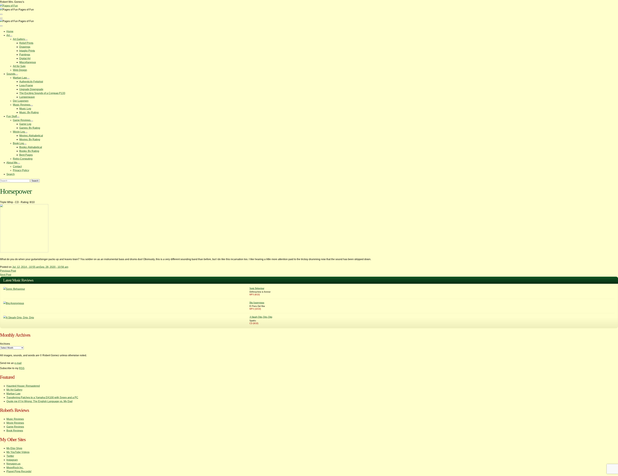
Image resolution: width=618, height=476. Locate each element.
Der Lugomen (20, 101)
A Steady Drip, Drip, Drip (260, 317)
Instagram (12, 459)
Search (10, 174)
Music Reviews (21, 104)
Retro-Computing (23, 158)
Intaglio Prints (27, 50)
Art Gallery (19, 39)
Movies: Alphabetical (31, 135)
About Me (11, 162)
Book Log (18, 143)
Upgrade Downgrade (31, 89)
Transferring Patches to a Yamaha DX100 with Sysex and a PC (42, 397)
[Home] (9, 5)
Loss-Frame (26, 85)
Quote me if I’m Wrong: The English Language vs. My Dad (39, 401)
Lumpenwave (27, 97)
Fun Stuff (11, 116)
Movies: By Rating (29, 139)
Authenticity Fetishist (31, 81)
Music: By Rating (29, 112)
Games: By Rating (29, 128)
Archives (5, 343)
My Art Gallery (14, 389)
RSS (21, 368)
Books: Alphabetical (30, 147)
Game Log (25, 124)
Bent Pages (26, 155)
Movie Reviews (15, 423)
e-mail (18, 363)
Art (8, 35)
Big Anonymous (256, 302)
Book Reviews (14, 430)
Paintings (24, 54)
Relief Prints (26, 43)
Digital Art (24, 58)
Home (9, 31)
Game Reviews (21, 120)
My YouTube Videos (17, 452)
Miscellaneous (27, 62)
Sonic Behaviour (256, 288)
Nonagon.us (13, 463)
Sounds (10, 74)
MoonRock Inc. (14, 467)
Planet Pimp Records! (18, 471)
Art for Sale (19, 66)
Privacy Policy (21, 170)
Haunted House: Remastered (23, 386)
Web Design (20, 70)
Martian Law (20, 77)
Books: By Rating (29, 151)
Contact (17, 166)
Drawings (24, 46)
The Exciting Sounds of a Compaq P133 (42, 93)
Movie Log (19, 131)
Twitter (10, 456)
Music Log (25, 108)
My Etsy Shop (14, 448)
